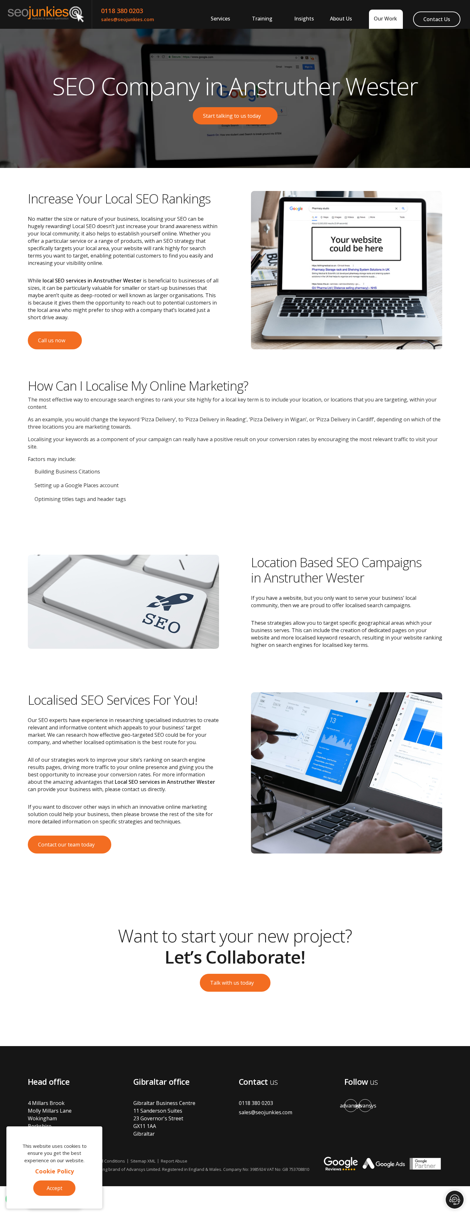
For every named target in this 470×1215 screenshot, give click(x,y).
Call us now (51, 340)
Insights (304, 18)
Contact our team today (66, 844)
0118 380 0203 (122, 10)
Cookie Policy (54, 1171)
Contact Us (436, 19)
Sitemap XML (142, 1161)
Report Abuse (174, 1161)
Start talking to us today (232, 115)
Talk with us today (232, 982)
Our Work (385, 18)
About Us (341, 18)
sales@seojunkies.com (127, 19)
